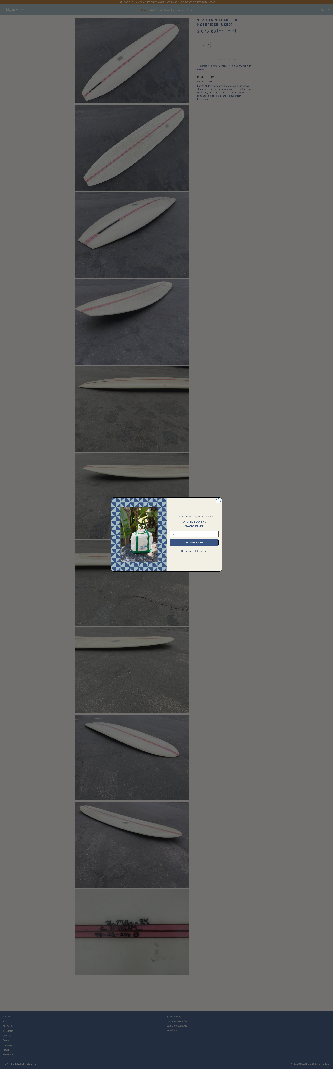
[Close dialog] (218, 501)
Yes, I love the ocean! (194, 542)
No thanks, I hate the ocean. (194, 551)
